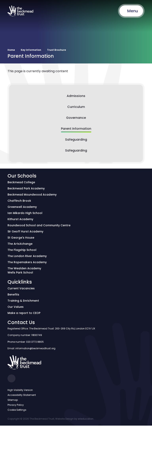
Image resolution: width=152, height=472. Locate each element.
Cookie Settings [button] (17, 410)
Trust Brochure (56, 50)
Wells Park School (20, 272)
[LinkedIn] (11, 378)
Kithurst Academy (20, 219)
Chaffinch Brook (19, 201)
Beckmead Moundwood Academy (32, 195)
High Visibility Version (20, 390)
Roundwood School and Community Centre (39, 225)
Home (11, 50)
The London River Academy (27, 256)
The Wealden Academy (24, 268)
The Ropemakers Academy (27, 262)
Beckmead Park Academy (26, 188)
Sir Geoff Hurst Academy (25, 231)
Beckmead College (21, 182)
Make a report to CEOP (24, 313)
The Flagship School (22, 250)
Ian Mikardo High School (25, 213)
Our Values (16, 307)
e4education (85, 418)
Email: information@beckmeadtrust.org (31, 348)
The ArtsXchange (20, 244)
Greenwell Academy (22, 207)
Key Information (31, 50)
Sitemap (13, 400)
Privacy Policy (16, 405)
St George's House (21, 238)
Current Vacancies (21, 288)
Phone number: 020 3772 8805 (26, 341)
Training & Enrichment (23, 301)
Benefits (13, 294)
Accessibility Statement (22, 395)
